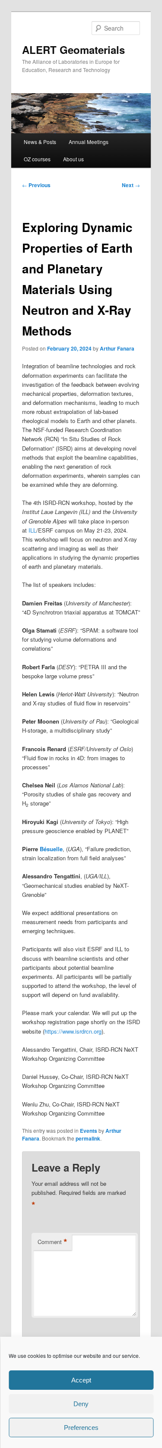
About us (73, 159)
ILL (32, 530)
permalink (88, 1138)
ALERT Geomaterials (73, 49)
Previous (36, 185)
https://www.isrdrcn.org (73, 1031)
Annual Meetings (88, 141)
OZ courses (37, 159)
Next (131, 185)
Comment (52, 1242)
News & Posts (40, 141)
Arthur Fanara (117, 348)
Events (88, 1131)
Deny (81, 1403)
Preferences (81, 1427)
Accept (81, 1380)
